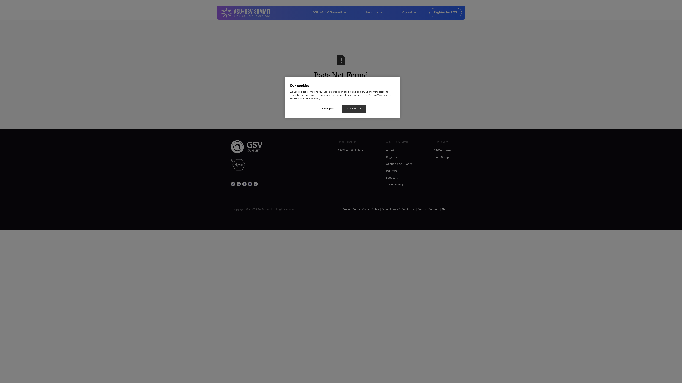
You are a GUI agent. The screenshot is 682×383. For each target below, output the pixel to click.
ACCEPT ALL (354, 109)
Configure (328, 109)
